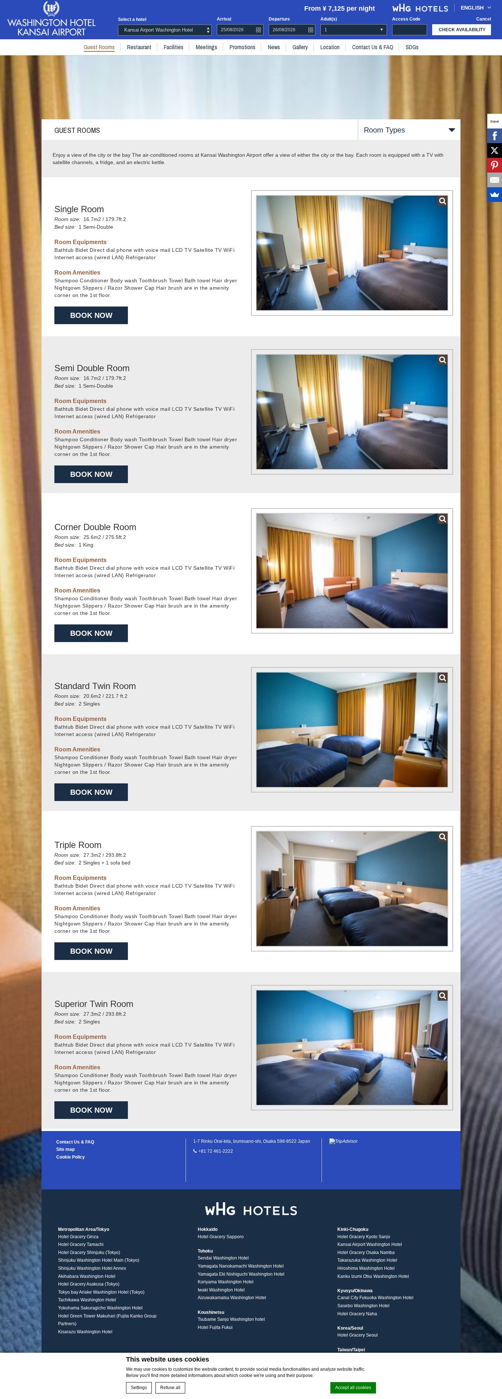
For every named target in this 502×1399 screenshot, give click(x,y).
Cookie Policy (70, 1157)
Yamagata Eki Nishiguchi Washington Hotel (241, 1274)
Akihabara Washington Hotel (86, 1276)
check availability (462, 29)
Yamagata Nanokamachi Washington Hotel (241, 1266)
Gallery (300, 47)
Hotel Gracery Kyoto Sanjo (363, 1236)
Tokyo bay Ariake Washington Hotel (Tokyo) (101, 1292)
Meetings (206, 47)
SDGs (412, 47)
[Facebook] (494, 135)
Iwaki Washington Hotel (221, 1290)
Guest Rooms (99, 47)
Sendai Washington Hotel (223, 1258)
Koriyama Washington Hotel (226, 1281)
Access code (406, 19)
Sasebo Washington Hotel (363, 1305)
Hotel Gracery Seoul (357, 1335)
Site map (65, 1149)
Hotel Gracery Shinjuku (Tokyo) (89, 1252)
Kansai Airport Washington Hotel (369, 1244)
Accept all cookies (353, 1387)
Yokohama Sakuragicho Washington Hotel (100, 1308)
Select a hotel (132, 19)
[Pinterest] (494, 165)
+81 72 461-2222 (215, 1151)
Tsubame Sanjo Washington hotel (231, 1319)
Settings (139, 1387)
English (472, 8)
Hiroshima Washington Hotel (366, 1268)
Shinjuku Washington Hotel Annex (92, 1268)
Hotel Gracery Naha (357, 1313)
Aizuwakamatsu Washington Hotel (232, 1297)
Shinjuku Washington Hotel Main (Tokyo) (98, 1260)
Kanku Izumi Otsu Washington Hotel (373, 1276)
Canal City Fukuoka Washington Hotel (375, 1297)
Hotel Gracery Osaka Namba (366, 1252)
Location (330, 47)
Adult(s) (328, 19)
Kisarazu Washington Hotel (85, 1331)
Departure (279, 19)
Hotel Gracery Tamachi (81, 1244)
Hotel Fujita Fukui (215, 1327)
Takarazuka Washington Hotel (367, 1260)
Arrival (224, 19)
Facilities (173, 47)
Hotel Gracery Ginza (78, 1236)
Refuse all (170, 1387)
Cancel (483, 19)
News (274, 47)
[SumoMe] (494, 194)
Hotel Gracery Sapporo (221, 1236)
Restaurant (139, 47)
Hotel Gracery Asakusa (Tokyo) (88, 1284)
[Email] (494, 180)
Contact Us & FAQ (372, 47)
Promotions (242, 47)
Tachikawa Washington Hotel (87, 1299)
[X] (494, 150)
